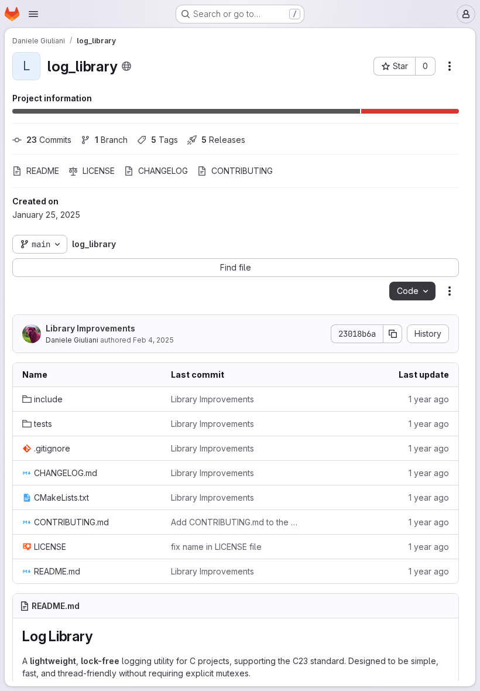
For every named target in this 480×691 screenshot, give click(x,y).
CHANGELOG (163, 171)
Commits (48, 140)
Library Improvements (90, 328)
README (42, 171)
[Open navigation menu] (33, 14)
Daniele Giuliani (72, 340)
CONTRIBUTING (242, 171)
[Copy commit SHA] (392, 333)
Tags (164, 140)
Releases (223, 140)
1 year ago (429, 399)
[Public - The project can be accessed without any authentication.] (126, 66)
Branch (111, 140)
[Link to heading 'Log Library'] (99, 636)
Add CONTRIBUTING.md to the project (236, 522)
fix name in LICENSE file (216, 547)
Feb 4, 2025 (153, 340)
